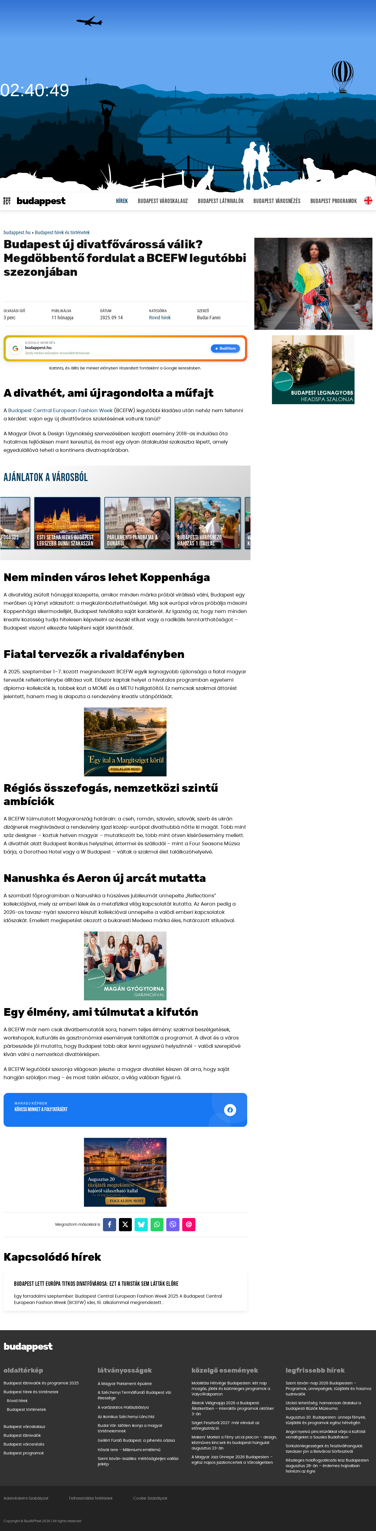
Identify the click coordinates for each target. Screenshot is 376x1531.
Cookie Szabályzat (150, 1498)
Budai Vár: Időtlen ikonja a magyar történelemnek (130, 1428)
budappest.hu (17, 232)
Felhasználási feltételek (91, 1498)
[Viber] (172, 1224)
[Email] (188, 1224)
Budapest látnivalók (221, 201)
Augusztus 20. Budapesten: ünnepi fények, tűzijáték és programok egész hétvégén (326, 1420)
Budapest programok (333, 201)
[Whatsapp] (157, 1224)
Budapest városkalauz (163, 201)
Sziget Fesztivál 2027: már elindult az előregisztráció (225, 1425)
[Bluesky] (141, 1224)
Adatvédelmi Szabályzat (26, 1498)
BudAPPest (41, 201)
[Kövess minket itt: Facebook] (230, 1110)
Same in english (368, 200)
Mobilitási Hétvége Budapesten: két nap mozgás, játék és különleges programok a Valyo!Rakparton (231, 1388)
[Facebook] (109, 1224)
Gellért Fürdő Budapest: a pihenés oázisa (136, 1441)
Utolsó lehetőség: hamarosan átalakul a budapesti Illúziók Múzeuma (323, 1406)
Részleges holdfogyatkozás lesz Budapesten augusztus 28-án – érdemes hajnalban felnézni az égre (327, 1466)
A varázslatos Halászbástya (123, 1408)
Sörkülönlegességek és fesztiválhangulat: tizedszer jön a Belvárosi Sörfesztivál (324, 1449)
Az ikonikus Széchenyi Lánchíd (126, 1417)
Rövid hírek (160, 317)
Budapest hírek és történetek (62, 232)
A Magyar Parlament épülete (125, 1384)
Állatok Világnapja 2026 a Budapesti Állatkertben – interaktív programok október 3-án (233, 1408)
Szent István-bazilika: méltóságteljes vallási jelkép (138, 1461)
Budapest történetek (26, 1410)
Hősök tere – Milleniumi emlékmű (129, 1450)
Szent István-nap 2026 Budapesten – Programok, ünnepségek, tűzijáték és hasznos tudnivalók (328, 1388)
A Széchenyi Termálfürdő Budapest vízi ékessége (134, 1395)
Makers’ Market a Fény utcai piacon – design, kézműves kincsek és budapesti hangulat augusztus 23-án (234, 1442)
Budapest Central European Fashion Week (60, 410)
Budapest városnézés (277, 201)
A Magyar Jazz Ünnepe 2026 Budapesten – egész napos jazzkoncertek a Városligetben (232, 1460)
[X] (125, 1224)
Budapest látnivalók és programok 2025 (41, 1383)
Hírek (122, 201)
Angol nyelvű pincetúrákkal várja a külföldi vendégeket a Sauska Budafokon (325, 1434)
